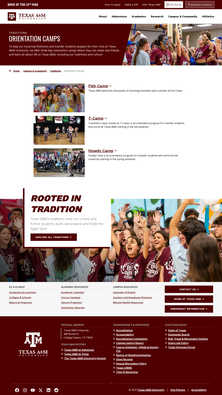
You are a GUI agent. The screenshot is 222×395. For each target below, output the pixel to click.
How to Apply (112, 4)
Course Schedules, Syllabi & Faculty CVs (137, 349)
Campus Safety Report (130, 343)
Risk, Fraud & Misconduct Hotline (188, 338)
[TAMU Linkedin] (48, 390)
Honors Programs (71, 302)
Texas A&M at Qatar (76, 354)
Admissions (119, 16)
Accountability (125, 334)
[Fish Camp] (59, 98)
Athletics (208, 16)
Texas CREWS (124, 367)
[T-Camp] (59, 130)
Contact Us (187, 289)
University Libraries (72, 307)
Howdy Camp (100, 150)
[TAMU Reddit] (56, 390)
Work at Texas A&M (188, 299)
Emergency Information (188, 308)
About (103, 16)
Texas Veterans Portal (181, 347)
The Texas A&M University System (85, 358)
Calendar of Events (124, 292)
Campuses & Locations (22, 292)
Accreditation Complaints (131, 338)
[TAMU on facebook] (17, 390)
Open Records (124, 359)
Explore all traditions (52, 237)
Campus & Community (182, 16)
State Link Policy (178, 343)
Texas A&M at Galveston (79, 349)
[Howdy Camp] (59, 162)
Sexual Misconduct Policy (131, 363)
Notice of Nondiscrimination (133, 355)
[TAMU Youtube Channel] (33, 390)
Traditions (55, 71)
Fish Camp (98, 86)
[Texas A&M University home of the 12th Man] (23, 4)
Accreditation (124, 330)
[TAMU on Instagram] (25, 390)
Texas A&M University (151, 390)
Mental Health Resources (128, 302)
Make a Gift (131, 4)
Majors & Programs (20, 302)
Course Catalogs (70, 297)
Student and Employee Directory (132, 297)
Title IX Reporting (127, 372)
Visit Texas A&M (151, 4)
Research (157, 16)
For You (174, 4)
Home (16, 71)
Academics (139, 16)
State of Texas (177, 330)
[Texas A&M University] (33, 350)
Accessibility (198, 390)
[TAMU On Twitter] (41, 390)
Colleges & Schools (20, 297)
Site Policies (178, 390)
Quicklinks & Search (201, 4)
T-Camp (95, 118)
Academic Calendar (72, 292)
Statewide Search (179, 334)
